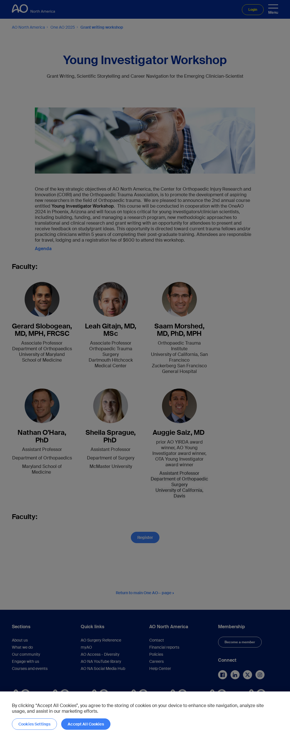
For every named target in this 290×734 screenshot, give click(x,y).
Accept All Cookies (86, 724)
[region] (145, 712)
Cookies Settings (34, 724)
